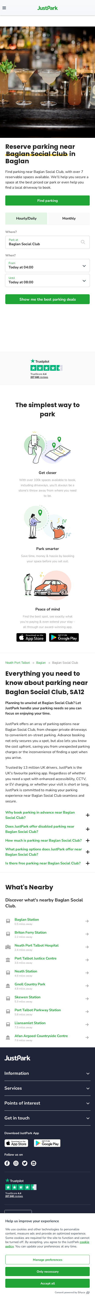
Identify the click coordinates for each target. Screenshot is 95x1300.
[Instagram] (16, 1163)
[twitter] (24, 1163)
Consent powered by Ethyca (70, 1292)
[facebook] (7, 1163)
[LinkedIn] (33, 1163)
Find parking (47, 200)
